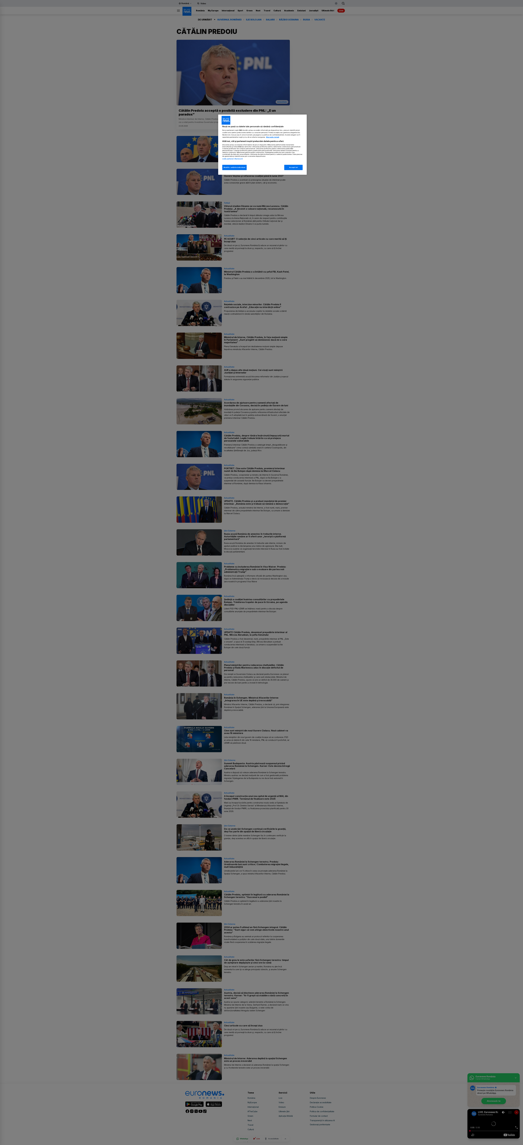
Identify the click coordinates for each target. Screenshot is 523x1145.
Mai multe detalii (272, 137)
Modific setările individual (234, 167)
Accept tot (293, 167)
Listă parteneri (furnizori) (232, 159)
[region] (262, 145)
